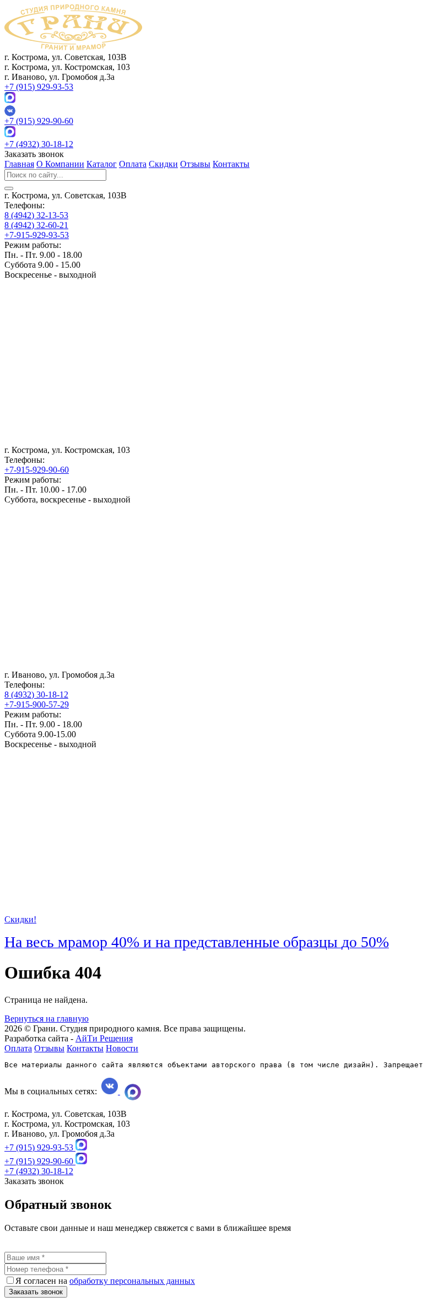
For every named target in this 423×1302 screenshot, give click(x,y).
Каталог (101, 164)
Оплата (133, 164)
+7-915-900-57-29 (36, 704)
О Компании (60, 164)
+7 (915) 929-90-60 (38, 121)
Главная (19, 164)
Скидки (163, 164)
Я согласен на (105, 1280)
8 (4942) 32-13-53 (36, 215)
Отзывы (195, 164)
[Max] (9, 100)
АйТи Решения (104, 1038)
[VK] (211, 110)
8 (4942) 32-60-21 (36, 225)
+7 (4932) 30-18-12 (38, 144)
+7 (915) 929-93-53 (38, 86)
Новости (122, 1048)
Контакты (231, 164)
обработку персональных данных (132, 1280)
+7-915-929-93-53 (36, 235)
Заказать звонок (36, 1292)
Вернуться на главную (46, 1018)
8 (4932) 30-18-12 (36, 694)
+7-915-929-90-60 (36, 469)
